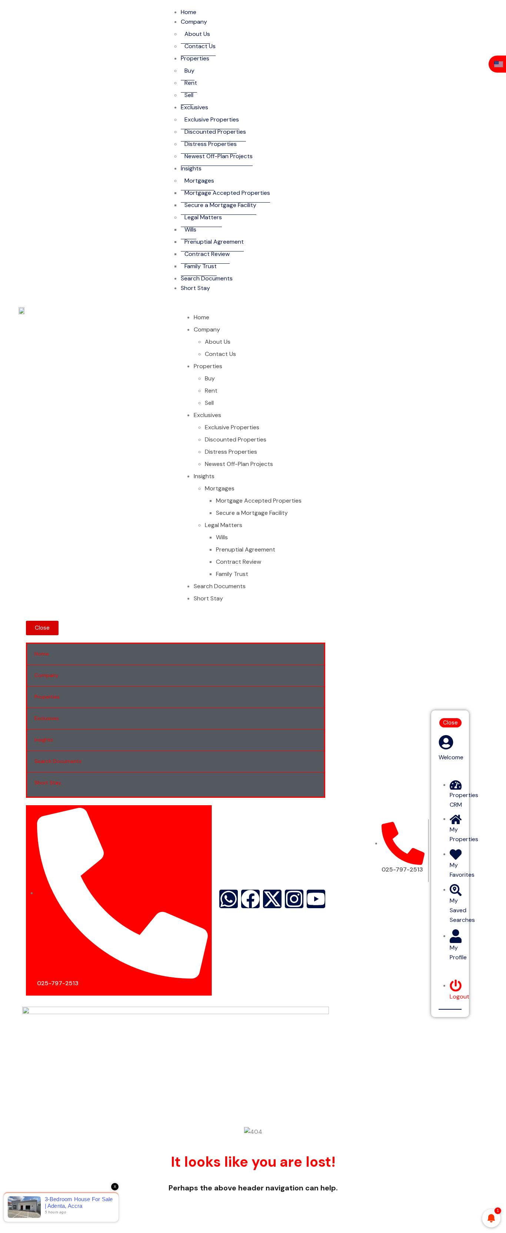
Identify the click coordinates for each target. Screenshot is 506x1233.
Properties (195, 58)
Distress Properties (210, 144)
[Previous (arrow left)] (13, 616)
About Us (197, 34)
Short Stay (195, 288)
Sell (188, 95)
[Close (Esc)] (481, 8)
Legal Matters (203, 217)
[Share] (498, 8)
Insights (191, 168)
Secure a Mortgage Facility (220, 205)
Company (194, 22)
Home (201, 317)
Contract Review (207, 254)
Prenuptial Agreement (214, 242)
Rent (190, 83)
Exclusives (194, 107)
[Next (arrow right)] (493, 616)
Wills (190, 229)
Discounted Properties (215, 132)
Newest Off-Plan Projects (218, 156)
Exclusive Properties (211, 119)
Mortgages (199, 180)
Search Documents (207, 278)
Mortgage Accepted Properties (227, 193)
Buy (189, 70)
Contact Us (200, 46)
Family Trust (200, 266)
